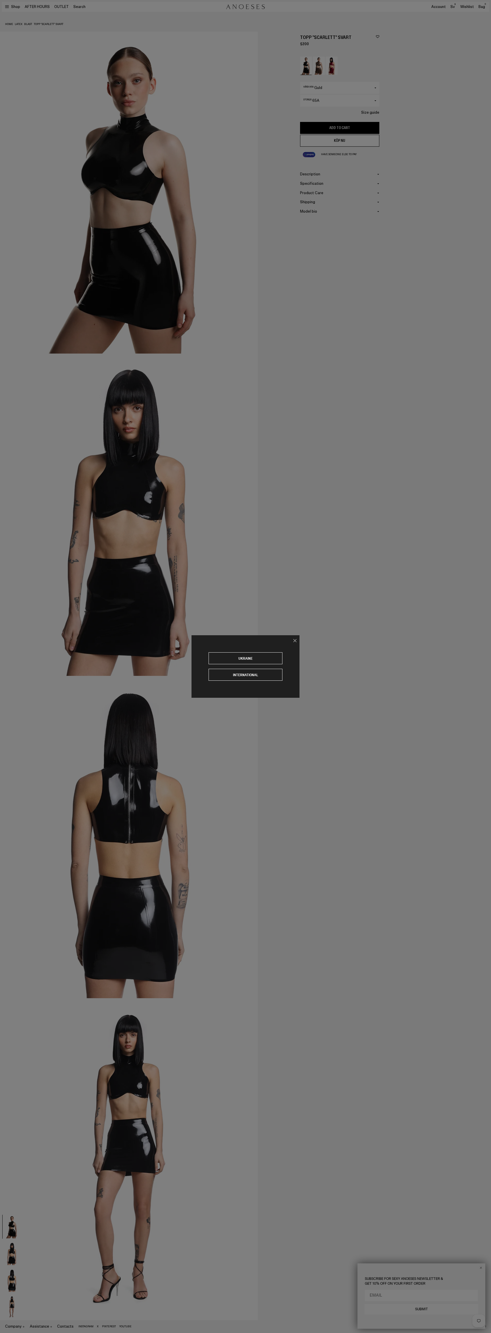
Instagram (85, 1326)
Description (310, 174)
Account (438, 7)
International (245, 675)
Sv (452, 6)
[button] (306, 66)
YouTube (125, 1326)
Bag (482, 7)
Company (13, 1326)
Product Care (311, 193)
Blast (28, 24)
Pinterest (109, 1326)
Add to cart (339, 128)
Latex (18, 24)
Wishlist (467, 7)
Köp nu (339, 140)
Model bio (308, 211)
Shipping (307, 202)
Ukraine (245, 658)
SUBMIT (421, 1309)
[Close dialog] (481, 1268)
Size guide (370, 112)
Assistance (39, 1326)
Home (9, 24)
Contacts (65, 1326)
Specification (311, 183)
